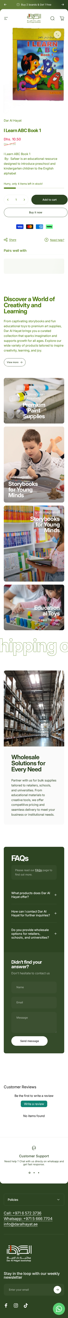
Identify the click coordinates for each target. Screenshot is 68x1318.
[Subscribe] (57, 1289)
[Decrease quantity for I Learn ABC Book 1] (8, 199)
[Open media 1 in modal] (57, 34)
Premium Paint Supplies (34, 410)
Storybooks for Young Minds (23, 489)
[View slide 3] (38, 1172)
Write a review (34, 1104)
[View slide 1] (29, 1172)
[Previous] (5, 4)
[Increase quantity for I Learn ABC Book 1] (24, 199)
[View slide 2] (34, 1172)
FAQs (38, 870)
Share (12, 239)
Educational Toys (47, 610)
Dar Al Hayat (13, 120)
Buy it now (35, 212)
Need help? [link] (57, 239)
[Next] (63, 4)
